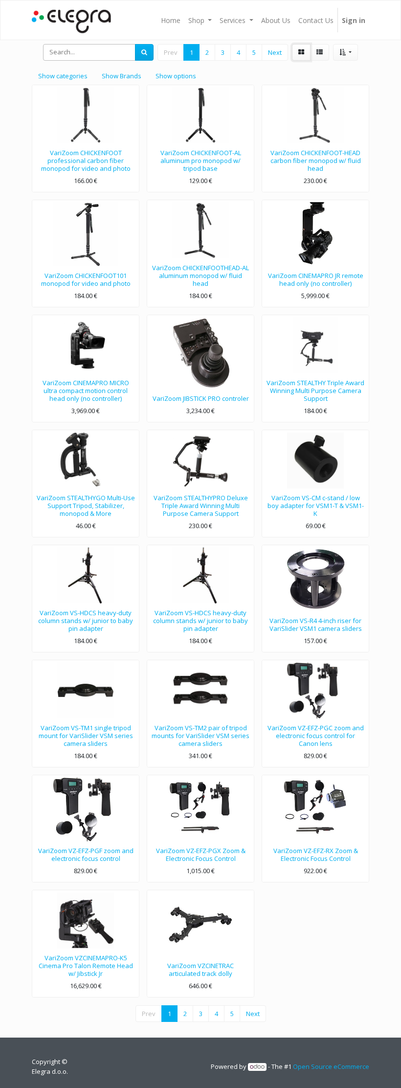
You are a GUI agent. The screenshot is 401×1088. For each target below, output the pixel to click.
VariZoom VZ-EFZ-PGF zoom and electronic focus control (86, 854)
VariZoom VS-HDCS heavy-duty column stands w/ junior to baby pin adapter (85, 620)
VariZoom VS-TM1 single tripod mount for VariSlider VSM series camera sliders (86, 735)
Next (275, 52)
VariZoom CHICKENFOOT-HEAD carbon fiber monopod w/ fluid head (315, 160)
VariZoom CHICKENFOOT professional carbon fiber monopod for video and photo (86, 160)
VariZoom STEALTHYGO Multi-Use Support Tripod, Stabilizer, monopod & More (86, 505)
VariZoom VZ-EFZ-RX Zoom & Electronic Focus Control (315, 854)
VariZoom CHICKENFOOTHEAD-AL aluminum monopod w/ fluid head (200, 275)
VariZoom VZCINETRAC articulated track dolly (200, 969)
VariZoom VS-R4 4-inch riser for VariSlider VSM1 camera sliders (315, 624)
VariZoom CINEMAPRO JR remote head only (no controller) (315, 279)
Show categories (63, 75)
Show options (176, 75)
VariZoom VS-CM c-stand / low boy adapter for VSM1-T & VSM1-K (315, 505)
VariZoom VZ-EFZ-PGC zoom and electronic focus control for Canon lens (315, 735)
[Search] (144, 52)
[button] (345, 52)
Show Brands (121, 75)
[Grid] (301, 52)
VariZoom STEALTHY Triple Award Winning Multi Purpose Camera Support (315, 390)
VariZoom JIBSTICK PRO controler (201, 398)
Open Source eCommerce (331, 1066)
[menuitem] (170, 20)
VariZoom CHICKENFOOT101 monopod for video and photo (86, 279)
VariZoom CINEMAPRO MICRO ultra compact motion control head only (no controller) (86, 390)
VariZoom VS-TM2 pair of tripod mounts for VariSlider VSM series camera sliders (200, 735)
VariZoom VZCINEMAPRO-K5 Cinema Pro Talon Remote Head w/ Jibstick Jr (86, 965)
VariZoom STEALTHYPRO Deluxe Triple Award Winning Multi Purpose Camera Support (201, 505)
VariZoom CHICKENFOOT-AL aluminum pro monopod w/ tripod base (200, 160)
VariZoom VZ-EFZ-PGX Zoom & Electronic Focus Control (200, 854)
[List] (319, 52)
